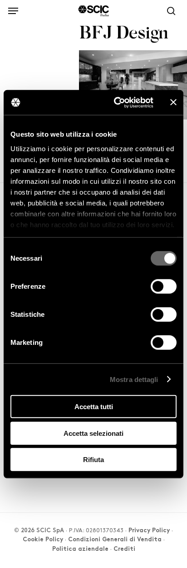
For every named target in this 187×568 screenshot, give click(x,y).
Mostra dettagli (134, 379)
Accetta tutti (93, 406)
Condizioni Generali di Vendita (115, 540)
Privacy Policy (149, 531)
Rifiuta (93, 459)
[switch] (164, 286)
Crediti (124, 549)
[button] (13, 9)
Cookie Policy (43, 540)
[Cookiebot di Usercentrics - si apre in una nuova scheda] (115, 102)
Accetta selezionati (93, 433)
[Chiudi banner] (173, 102)
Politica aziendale (80, 549)
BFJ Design (123, 34)
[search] (168, 10)
